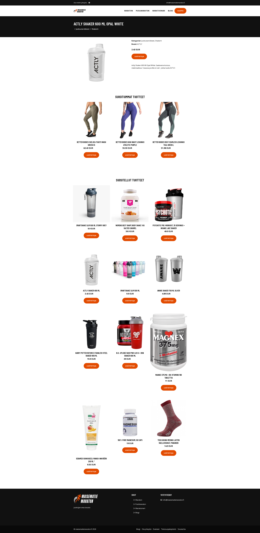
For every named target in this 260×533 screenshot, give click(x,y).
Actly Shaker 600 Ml (91, 290)
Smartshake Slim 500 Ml (130, 290)
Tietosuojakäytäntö (168, 529)
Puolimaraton (142, 11)
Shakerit (95, 29)
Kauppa (180, 11)
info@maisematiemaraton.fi (175, 3)
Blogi (170, 11)
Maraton (128, 11)
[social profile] (89, 3)
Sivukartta (182, 529)
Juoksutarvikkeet (82, 29)
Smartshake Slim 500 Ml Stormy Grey (91, 225)
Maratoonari (158, 11)
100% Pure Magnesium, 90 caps (130, 440)
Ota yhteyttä (146, 529)
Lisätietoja (139, 56)
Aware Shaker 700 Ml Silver (168, 290)
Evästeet (156, 529)
